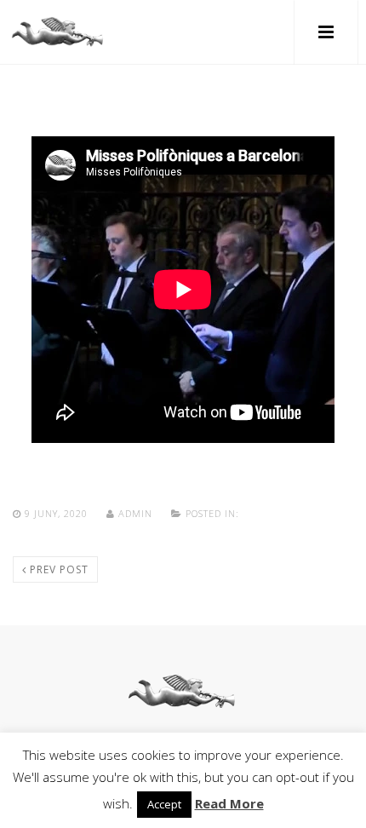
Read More (229, 803)
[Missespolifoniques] (59, 32)
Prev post (57, 569)
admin (135, 513)
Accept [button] (164, 804)
